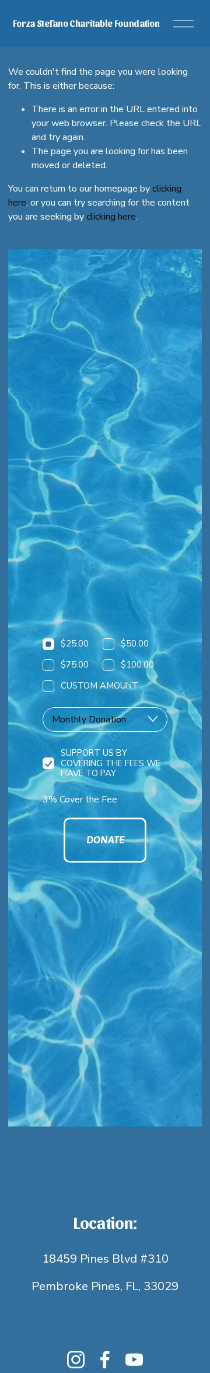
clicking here (111, 216)
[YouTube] (134, 1359)
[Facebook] (105, 1359)
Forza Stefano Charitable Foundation (86, 23)
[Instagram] (75, 1359)
